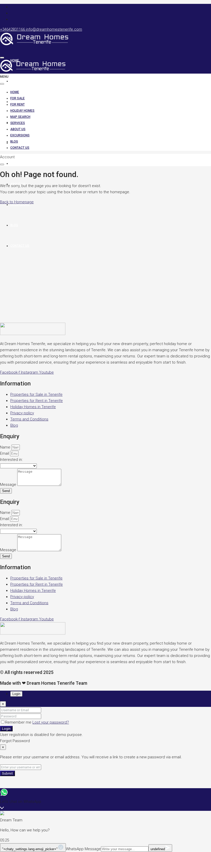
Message (8, 484)
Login (6, 729)
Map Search (20, 143)
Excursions (20, 204)
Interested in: (11, 459)
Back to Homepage (17, 202)
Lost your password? (50, 722)
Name (5, 447)
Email (5, 453)
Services (17, 163)
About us (17, 129)
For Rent (17, 104)
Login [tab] (16, 694)
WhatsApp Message (83, 849)
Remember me (18, 722)
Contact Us (19, 148)
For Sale (17, 81)
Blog (14, 141)
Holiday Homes (22, 110)
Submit (7, 773)
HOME (14, 92)
